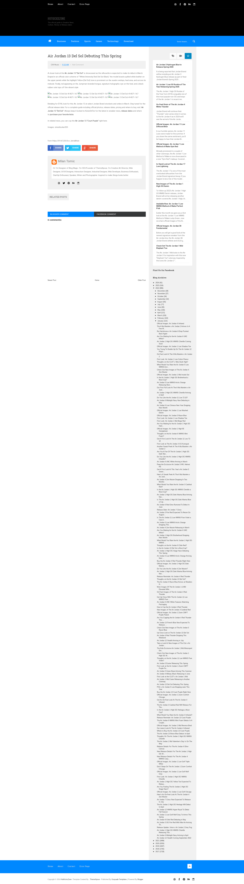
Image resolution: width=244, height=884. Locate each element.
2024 (158, 283)
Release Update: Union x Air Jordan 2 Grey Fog (174, 827)
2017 (158, 851)
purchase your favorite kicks (62, 114)
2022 (158, 288)
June (159, 307)
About (60, 4)
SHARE (58, 148)
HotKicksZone (56, 19)
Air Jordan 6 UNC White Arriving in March (172, 462)
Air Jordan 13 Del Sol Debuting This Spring (172, 684)
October (160, 296)
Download (128, 41)
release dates (127, 111)
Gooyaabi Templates (119, 879)
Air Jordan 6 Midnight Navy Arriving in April (172, 835)
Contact (71, 4)
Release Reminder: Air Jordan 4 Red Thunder (173, 576)
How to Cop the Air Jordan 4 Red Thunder (172, 607)
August (160, 302)
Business (61, 41)
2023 (158, 285)
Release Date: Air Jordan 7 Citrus (169, 510)
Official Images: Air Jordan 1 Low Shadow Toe (174, 346)
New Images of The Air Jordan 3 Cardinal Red (173, 610)
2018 (158, 849)
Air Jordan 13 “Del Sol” (74, 73)
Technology (113, 41)
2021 (158, 841)
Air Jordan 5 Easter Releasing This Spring (172, 663)
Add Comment (78, 65)
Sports (87, 41)
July (159, 304)
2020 (158, 843)
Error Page (85, 4)
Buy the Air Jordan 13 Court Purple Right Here (174, 692)
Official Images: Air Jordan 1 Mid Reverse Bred (174, 725)
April (159, 313)
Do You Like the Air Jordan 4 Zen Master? (172, 569)
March (160, 315)
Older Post (142, 280)
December (161, 291)
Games (99, 41)
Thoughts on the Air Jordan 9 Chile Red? (172, 545)
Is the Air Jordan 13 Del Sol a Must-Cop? (172, 548)
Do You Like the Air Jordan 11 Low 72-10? (172, 398)
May (159, 310)
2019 (158, 846)
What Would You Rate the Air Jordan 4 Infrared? (174, 715)
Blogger (140, 879)
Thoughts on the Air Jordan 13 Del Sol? (171, 579)
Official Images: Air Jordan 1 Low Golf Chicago (174, 792)
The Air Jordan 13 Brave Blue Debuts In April (173, 734)
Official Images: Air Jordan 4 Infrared (170, 323)
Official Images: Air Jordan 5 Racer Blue (172, 415)
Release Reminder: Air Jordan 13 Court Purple (174, 718)
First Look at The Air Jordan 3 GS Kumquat (173, 444)
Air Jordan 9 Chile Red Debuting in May (171, 820)
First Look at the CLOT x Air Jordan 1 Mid (172, 677)
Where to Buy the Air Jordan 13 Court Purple (173, 731)
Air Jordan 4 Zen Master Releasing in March (173, 528)
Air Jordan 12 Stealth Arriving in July (170, 640)
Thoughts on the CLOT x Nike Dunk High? (172, 362)
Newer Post (52, 280)
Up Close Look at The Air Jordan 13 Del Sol (173, 633)
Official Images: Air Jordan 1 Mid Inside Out (173, 375)
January (160, 321)
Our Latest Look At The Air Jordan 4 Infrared (173, 728)
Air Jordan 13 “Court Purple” (87, 121)
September (161, 299)
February (160, 318)
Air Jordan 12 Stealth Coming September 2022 (174, 838)
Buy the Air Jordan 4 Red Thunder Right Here (173, 561)
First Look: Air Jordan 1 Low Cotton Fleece (172, 359)
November (161, 293)
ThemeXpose (95, 879)
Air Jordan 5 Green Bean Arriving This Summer (174, 671)
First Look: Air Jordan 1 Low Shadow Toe (172, 418)
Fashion (75, 41)
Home (50, 4)
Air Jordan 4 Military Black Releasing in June (173, 674)
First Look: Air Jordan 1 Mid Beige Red (171, 421)
